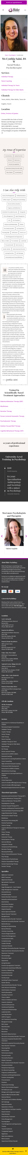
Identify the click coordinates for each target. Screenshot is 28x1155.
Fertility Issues (5, 977)
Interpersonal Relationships (11, 224)
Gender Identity (6, 249)
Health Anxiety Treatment (9, 990)
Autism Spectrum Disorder (19, 249)
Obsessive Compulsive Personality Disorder (13, 1043)
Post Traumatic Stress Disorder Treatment (13, 1062)
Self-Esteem (15, 232)
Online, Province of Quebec (9, 113)
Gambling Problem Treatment (10, 980)
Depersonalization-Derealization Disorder (13, 951)
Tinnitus (4, 1126)
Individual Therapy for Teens (10, 85)
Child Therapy (5, 737)
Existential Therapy (7, 837)
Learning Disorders (9, 253)
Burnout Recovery (6, 928)
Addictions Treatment (7, 875)
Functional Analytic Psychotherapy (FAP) (12, 810)
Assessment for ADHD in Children (10, 768)
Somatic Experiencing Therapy (10, 864)
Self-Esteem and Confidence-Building (12, 1099)
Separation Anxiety (7, 1104)
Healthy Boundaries (21, 195)
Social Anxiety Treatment (8, 1116)
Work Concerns (19, 245)
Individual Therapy (6, 729)
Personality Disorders (9, 228)
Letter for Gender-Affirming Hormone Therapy (14, 782)
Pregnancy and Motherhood (14, 208)
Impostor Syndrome (7, 1002)
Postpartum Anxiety (7, 1065)
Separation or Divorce (7, 1107)
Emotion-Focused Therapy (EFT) (10, 806)
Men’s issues (5, 1024)
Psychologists (12, 55)
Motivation (4, 1031)
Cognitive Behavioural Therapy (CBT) (11, 431)
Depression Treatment (8, 953)
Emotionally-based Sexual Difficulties (14, 257)
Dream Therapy (6, 832)
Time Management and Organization (14, 236)
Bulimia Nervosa (6, 924)
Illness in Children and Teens (9, 999)
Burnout (10, 160)
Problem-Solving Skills (8, 1077)
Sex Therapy (5, 749)
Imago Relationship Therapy (9, 813)
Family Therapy (6, 734)
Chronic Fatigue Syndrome (8, 933)
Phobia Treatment (7, 1060)
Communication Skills (7, 938)
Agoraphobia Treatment (8, 882)
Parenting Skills (5, 232)
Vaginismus (5, 1134)
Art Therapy (5, 777)
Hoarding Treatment (7, 995)
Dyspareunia (5, 960)
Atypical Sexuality (6, 909)
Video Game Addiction (7, 1136)
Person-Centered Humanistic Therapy (12, 416)
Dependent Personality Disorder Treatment (13, 948)
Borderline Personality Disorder (9, 212)
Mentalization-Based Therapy (10, 815)
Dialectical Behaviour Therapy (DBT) (11, 401)
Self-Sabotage (19, 253)
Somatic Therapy (6, 866)
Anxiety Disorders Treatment (9, 897)
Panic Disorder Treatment (8, 1045)
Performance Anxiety (7, 1053)
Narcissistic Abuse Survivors (9, 1034)
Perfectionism (5, 1050)
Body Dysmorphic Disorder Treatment (12, 919)
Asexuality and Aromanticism (9, 899)
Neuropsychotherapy (7, 851)
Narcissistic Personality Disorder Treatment (13, 1036)
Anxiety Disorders (18, 156)
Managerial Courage (7, 1022)
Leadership (23, 241)
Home (6, 55)
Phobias (21, 224)
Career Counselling (7, 761)
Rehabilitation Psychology (9, 771)
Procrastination (15, 241)
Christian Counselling (7, 931)
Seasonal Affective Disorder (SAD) (10, 1094)
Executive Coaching (7, 756)
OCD (9, 220)
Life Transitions (16, 220)
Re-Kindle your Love (7, 1089)
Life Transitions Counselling (9, 1019)
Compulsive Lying (6, 941)
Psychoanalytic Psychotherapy (10, 859)
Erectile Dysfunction (7, 973)
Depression (17, 160)
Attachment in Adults (7, 906)
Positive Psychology (7, 823)
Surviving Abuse (20, 228)
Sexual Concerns (6, 1111)
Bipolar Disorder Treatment (9, 914)
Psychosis (4, 1082)
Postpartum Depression (8, 1067)
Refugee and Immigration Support (11, 1092)
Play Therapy (5, 856)
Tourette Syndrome (7, 1129)
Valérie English (11, 548)
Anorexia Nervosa (6, 892)
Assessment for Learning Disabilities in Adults (14, 758)
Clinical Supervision (7, 780)
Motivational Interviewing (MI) (10, 820)
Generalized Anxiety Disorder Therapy (12, 985)
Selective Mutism (6, 1097)
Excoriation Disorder (7, 975)
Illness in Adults (5, 241)
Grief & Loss (23, 232)
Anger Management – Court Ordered (11, 887)
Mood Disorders (6, 1026)
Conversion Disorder (7, 946)
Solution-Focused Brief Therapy (10, 426)
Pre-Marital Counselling (8, 1070)
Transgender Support (7, 1131)
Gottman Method (6, 842)
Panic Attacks (9, 172)
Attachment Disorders (7, 904)
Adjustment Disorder (7, 880)
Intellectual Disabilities (8, 1007)
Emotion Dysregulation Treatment (11, 965)
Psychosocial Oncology (8, 1085)
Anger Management (19, 216)
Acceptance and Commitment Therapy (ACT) (13, 796)
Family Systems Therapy (8, 839)
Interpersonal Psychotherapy (9, 847)
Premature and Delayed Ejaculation (11, 1075)
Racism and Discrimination (14, 204)
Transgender (23, 212)
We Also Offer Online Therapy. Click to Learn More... (13, 1152)
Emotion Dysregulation (14, 164)
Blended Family (6, 916)
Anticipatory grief (6, 894)
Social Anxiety (18, 172)
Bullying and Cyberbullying (19, 199)
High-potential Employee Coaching (11, 763)
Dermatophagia (6, 955)
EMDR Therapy (5, 834)
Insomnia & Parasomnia (8, 1004)
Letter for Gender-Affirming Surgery (11, 785)
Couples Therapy (6, 732)
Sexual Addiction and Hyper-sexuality (11, 1109)
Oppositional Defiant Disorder (10, 1141)
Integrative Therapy (7, 844)
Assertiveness (8, 156)
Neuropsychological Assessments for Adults (13, 787)
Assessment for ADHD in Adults (10, 754)
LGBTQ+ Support (7, 199)
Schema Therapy (6, 825)
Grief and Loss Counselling (9, 987)
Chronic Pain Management (8, 195)
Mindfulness (4, 406)
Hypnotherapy (5, 746)
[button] (2, 536)
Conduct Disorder (6, 943)
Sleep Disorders (6, 1114)
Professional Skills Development (10, 766)
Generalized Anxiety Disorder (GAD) (14, 168)
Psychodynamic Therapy (8, 421)
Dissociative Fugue (6, 958)
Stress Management (8, 216)
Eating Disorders (6, 963)
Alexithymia (5, 884)
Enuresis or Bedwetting (8, 970)
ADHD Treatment (6, 877)
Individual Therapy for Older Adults (12, 90)
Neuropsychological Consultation (11, 727)
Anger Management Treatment (10, 889)
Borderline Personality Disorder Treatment (13, 921)
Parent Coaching (6, 739)
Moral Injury (5, 1029)
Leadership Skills (6, 1012)
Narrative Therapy (6, 411)
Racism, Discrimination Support (10, 1087)
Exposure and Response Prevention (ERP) (13, 808)
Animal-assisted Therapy (8, 751)
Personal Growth (9, 245)
